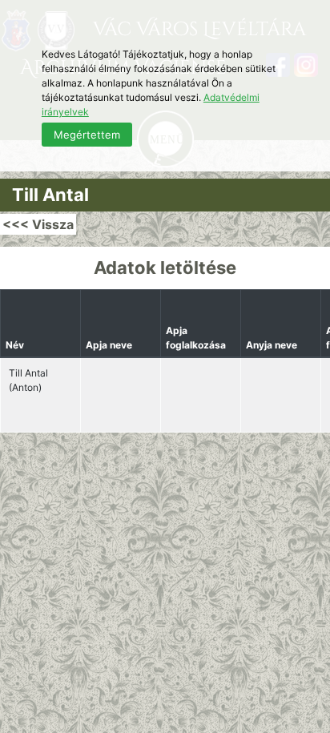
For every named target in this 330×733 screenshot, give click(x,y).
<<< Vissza (38, 224)
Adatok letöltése (165, 267)
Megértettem (87, 134)
